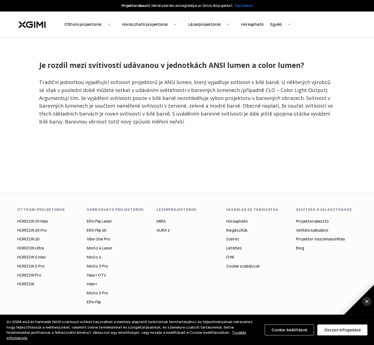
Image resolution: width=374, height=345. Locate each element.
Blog (300, 248)
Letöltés (234, 248)
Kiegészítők (237, 230)
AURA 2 (163, 230)
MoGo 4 (94, 257)
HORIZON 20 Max (32, 221)
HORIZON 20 (28, 239)
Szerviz (232, 239)
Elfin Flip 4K (97, 230)
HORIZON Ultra (30, 248)
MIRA (161, 221)
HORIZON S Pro (31, 266)
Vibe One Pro (98, 239)
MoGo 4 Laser (99, 248)
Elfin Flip (94, 301)
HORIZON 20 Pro (32, 230)
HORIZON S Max (31, 257)
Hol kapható (237, 221)
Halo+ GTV (96, 275)
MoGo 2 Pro (97, 292)
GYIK (230, 257)
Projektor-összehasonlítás (320, 239)
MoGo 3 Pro (97, 266)
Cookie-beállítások (289, 329)
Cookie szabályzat (243, 266)
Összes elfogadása (342, 329)
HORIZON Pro (29, 275)
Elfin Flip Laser (99, 221)
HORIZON (25, 283)
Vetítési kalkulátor (312, 230)
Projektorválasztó (312, 221)
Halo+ (92, 283)
